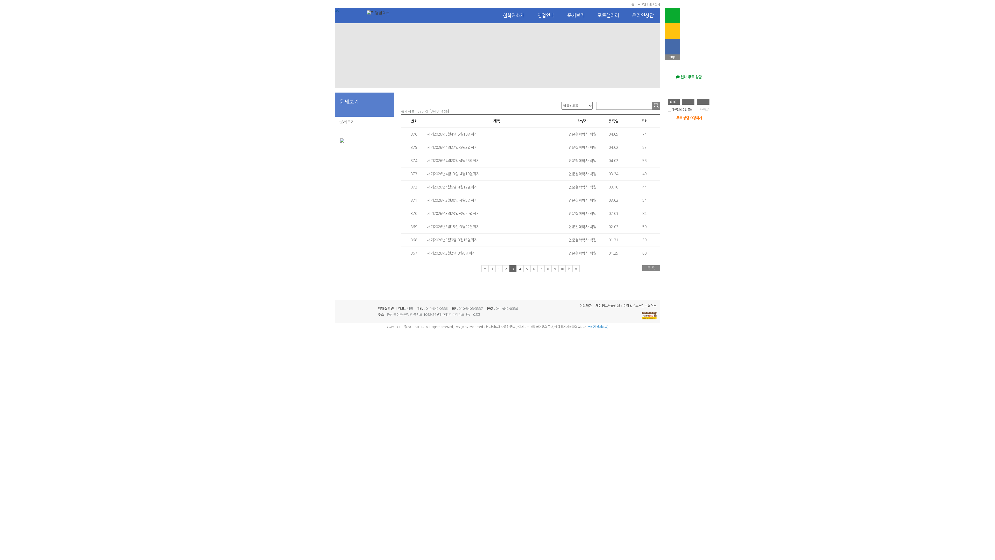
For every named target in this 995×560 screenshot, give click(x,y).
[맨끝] (575, 268)
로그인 (642, 4)
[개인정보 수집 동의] (669, 109)
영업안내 (546, 15)
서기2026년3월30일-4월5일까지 (452, 200)
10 (562, 269)
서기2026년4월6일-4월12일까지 (452, 187)
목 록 (651, 268)
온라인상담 (642, 15)
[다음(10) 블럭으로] (568, 268)
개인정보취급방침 (607, 305)
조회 (656, 106)
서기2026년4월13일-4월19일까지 (453, 174)
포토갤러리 (608, 15)
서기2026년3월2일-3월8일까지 (451, 253)
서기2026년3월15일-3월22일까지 (453, 227)
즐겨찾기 (654, 4)
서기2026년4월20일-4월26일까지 (453, 161)
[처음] (484, 268)
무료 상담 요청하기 (689, 118)
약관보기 (705, 109)
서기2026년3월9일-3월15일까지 (452, 240)
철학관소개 (513, 15)
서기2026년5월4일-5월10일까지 (452, 134)
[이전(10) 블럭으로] (491, 268)
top (672, 57)
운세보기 (576, 15)
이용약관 (586, 305)
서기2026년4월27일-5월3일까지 (452, 147)
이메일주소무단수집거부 (640, 305)
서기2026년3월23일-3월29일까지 (453, 213)
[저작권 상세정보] (597, 326)
